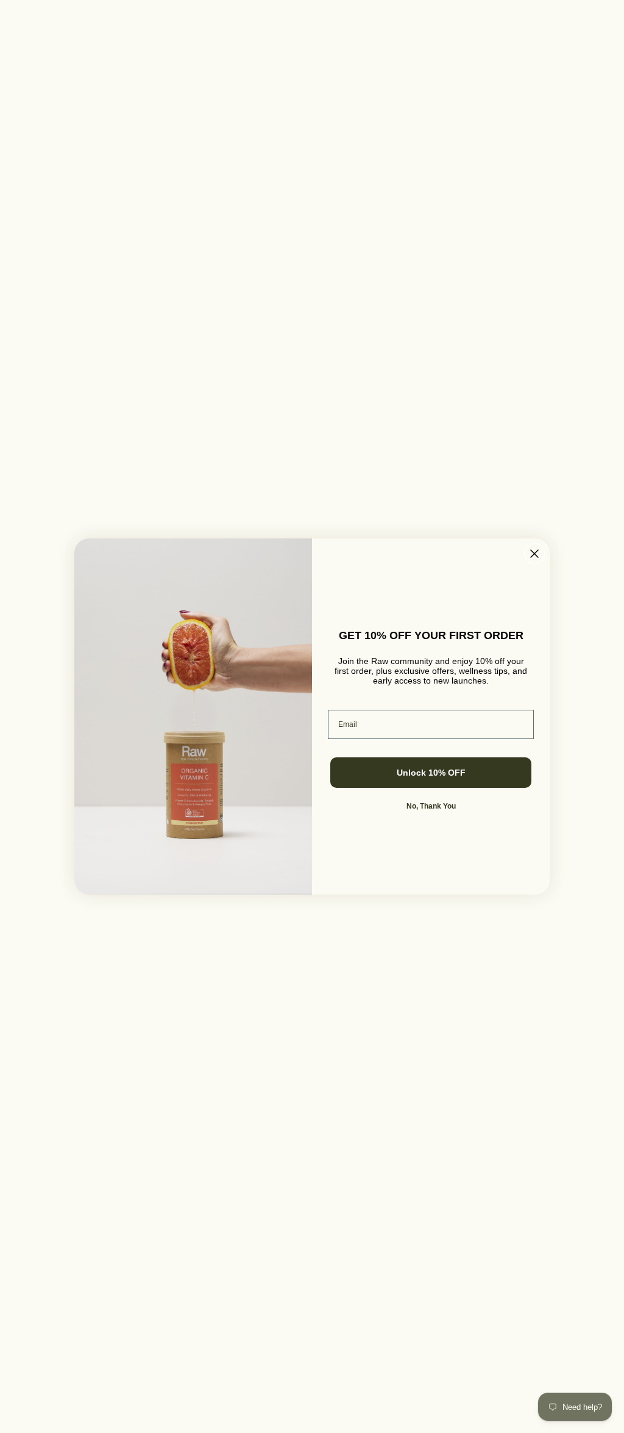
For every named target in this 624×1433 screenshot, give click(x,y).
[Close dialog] (534, 554)
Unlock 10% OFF (431, 772)
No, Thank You (431, 806)
